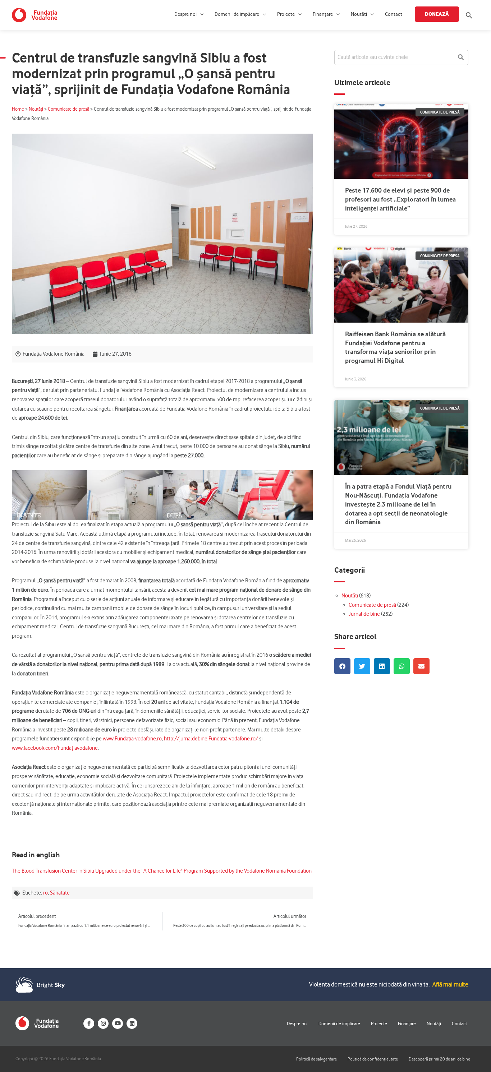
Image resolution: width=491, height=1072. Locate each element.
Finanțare (323, 14)
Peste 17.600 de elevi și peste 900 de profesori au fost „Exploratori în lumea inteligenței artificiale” (400, 199)
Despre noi (185, 14)
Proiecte (286, 14)
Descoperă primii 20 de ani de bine (439, 1059)
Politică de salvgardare (316, 1059)
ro (45, 893)
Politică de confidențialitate (373, 1059)
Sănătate (60, 893)
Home (18, 109)
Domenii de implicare (237, 14)
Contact (393, 14)
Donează (437, 14)
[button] (469, 15)
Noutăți (359, 14)
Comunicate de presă (68, 109)
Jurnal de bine (364, 614)
